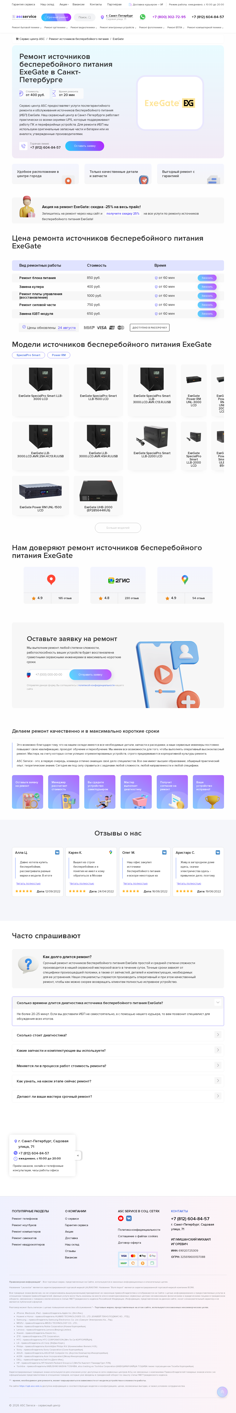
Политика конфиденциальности (139, 1230)
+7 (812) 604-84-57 (208, 17)
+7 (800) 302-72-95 (169, 17)
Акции (63, 4)
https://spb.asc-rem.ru (30, 1386)
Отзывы (70, 1251)
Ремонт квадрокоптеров (28, 1244)
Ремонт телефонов (25, 1219)
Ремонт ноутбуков (24, 1225)
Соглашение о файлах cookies (138, 1236)
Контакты (96, 4)
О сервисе (72, 1219)
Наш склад (47, 4)
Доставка (71, 1238)
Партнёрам (114, 4)
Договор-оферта (129, 1243)
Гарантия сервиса (23, 4)
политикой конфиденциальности (96, 685)
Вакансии (78, 4)
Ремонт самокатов (24, 1238)
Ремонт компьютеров (26, 1231)
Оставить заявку (85, 146)
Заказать (207, 277)
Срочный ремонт (57, 17)
